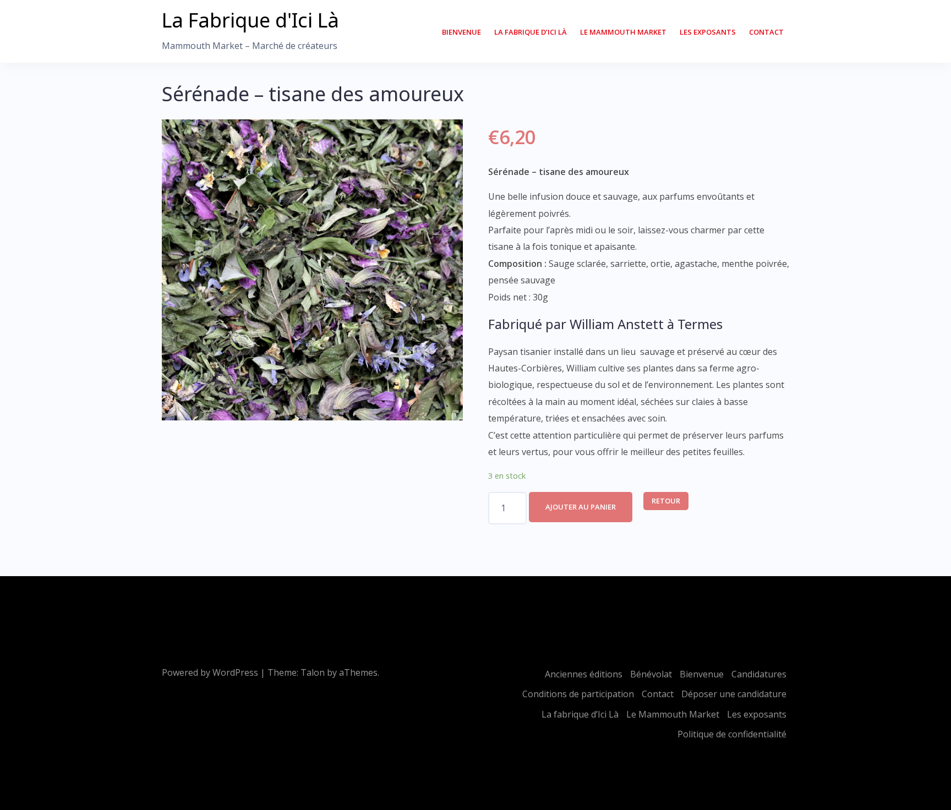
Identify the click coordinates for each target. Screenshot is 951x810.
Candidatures (758, 674)
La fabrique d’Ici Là (530, 32)
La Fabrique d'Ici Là (250, 20)
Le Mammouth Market (623, 32)
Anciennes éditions (583, 674)
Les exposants (708, 32)
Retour (666, 501)
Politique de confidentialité (731, 734)
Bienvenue (461, 32)
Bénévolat (651, 674)
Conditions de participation (578, 694)
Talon (312, 672)
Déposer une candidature (733, 694)
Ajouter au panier (580, 507)
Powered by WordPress (210, 672)
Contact (766, 32)
